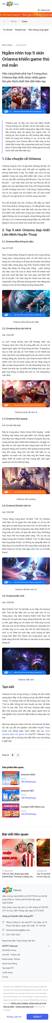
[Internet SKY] (10, 794)
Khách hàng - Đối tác (11, 959)
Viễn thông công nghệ (38, 30)
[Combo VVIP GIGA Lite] (10, 810)
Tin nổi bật (7, 30)
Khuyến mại (20, 30)
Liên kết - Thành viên (11, 955)
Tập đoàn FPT (8, 968)
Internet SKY (27, 790)
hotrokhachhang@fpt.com (18, 930)
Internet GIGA (28, 774)
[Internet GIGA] (10, 778)
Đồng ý (37, 1016)
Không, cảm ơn (14, 1016)
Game (24, 21)
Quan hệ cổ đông (9, 963)
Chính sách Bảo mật (25, 1007)
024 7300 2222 (13, 934)
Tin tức (13, 21)
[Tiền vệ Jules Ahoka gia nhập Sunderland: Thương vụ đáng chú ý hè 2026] (18, 853)
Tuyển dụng (7, 972)
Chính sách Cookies (19, 1003)
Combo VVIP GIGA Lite (32, 807)
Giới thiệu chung (9, 950)
